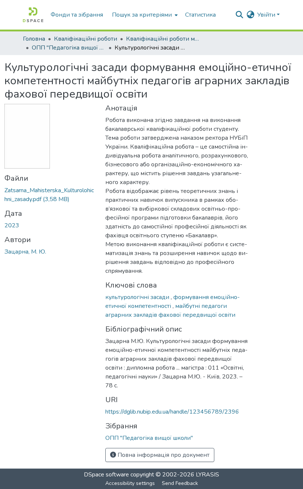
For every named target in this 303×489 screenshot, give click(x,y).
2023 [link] (11, 225)
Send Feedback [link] (180, 483)
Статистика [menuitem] (200, 15)
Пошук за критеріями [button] (142, 15)
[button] (33, 14)
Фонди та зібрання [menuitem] (77, 15)
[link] (50, 195)
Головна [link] (34, 39)
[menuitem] (144, 15)
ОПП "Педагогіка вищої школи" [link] (69, 48)
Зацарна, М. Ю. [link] (25, 252)
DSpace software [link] (106, 475)
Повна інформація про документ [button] (163, 455)
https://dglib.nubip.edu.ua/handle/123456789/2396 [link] (172, 412)
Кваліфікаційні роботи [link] (85, 39)
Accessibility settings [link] (130, 483)
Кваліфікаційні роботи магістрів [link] (163, 39)
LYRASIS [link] (207, 475)
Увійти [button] (267, 15)
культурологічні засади (138, 297)
